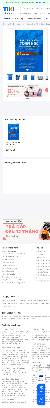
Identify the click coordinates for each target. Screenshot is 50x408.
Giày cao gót (36, 365)
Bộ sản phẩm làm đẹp (14, 394)
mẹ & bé (42, 13)
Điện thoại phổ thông (13, 373)
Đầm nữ (40, 332)
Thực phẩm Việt (20, 352)
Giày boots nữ (40, 369)
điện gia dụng (25, 13)
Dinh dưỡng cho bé (12, 338)
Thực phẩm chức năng (13, 383)
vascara (4, 317)
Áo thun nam (36, 346)
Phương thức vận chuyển (10, 265)
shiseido (5, 319)
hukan (19, 319)
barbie (33, 317)
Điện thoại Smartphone (10, 371)
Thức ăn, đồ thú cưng (13, 362)
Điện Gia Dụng (8, 399)
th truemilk (26, 317)
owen (39, 317)
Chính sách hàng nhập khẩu (11, 277)
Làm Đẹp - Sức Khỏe (10, 379)
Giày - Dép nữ (38, 362)
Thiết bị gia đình (20, 402)
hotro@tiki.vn (20, 280)
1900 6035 (11, 306)
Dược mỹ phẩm (21, 395)
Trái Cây (5, 350)
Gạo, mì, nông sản (13, 356)
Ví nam (34, 399)
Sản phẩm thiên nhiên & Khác (14, 388)
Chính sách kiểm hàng (9, 268)
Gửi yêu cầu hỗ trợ (8, 259)
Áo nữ (34, 332)
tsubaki (33, 319)
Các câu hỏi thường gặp (10, 256)
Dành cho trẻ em (12, 360)
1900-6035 (12, 252)
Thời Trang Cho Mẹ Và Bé (11, 332)
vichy (24, 319)
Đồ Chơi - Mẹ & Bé (9, 329)
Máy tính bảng (11, 375)
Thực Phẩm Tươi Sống (11, 348)
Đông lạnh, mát (16, 354)
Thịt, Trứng (13, 350)
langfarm (12, 319)
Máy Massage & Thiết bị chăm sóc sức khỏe (15, 386)
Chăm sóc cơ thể (12, 385)
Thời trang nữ (38, 329)
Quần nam (46, 346)
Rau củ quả (9, 352)
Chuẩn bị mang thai (13, 344)
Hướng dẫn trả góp (8, 274)
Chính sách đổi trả (8, 271)
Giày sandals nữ (44, 367)
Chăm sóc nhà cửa (14, 364)
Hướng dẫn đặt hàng (9, 262)
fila (28, 319)
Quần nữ (47, 332)
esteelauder (17, 317)
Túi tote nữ (45, 392)
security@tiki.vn (19, 283)
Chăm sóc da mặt (8, 382)
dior (10, 317)
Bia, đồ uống (9, 358)
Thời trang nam (38, 344)
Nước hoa (9, 393)
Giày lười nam (37, 378)
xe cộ (35, 13)
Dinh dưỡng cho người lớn (14, 340)
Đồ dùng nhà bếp (8, 402)
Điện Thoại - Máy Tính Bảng (13, 368)
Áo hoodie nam (42, 350)
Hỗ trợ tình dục (19, 393)
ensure (44, 317)
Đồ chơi (23, 332)
